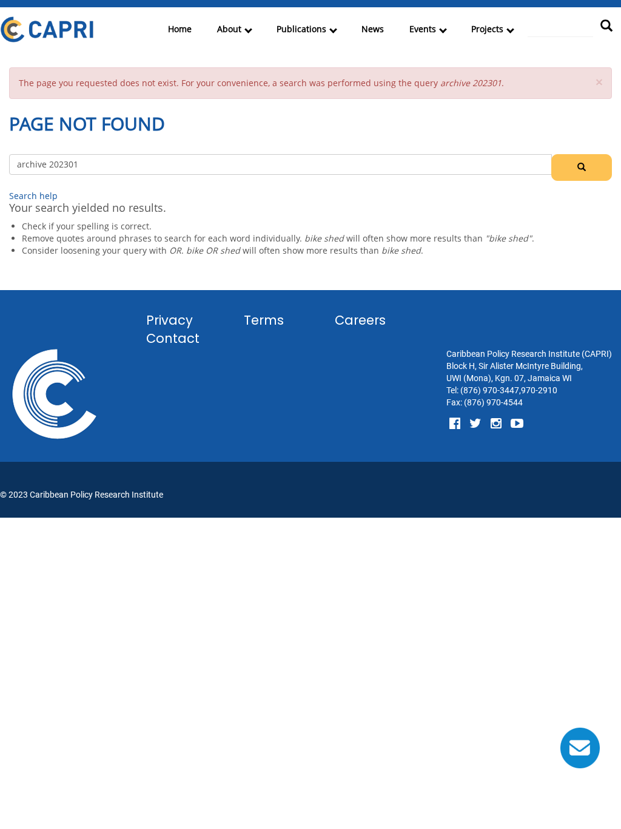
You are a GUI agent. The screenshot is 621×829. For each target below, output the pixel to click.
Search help (33, 195)
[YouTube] (517, 423)
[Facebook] (454, 423)
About (229, 29)
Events (422, 29)
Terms (264, 320)
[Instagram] (496, 423)
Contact (173, 338)
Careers (360, 320)
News (372, 29)
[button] (599, 82)
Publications (301, 29)
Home (180, 29)
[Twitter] (475, 423)
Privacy (169, 320)
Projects (487, 29)
